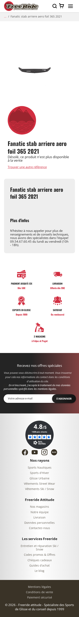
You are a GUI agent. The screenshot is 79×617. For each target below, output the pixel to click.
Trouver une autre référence (27, 167)
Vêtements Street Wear (39, 483)
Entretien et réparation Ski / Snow (39, 547)
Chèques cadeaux (40, 560)
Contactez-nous (39, 528)
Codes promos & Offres (39, 555)
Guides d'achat (39, 565)
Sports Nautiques (39, 467)
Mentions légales (39, 587)
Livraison (39, 517)
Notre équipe (40, 512)
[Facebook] (25, 452)
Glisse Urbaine (39, 478)
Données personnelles (39, 523)
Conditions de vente (39, 592)
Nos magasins (39, 507)
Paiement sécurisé (39, 597)
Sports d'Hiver (39, 473)
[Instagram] (44, 452)
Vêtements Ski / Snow (39, 489)
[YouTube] (35, 452)
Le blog (39, 571)
